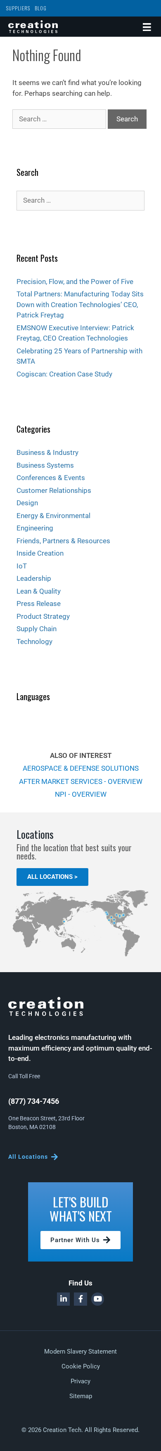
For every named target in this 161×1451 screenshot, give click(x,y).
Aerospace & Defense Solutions (81, 768)
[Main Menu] (147, 27)
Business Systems (45, 465)
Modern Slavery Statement (80, 1351)
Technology (34, 641)
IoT (22, 566)
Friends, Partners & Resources (63, 541)
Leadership (34, 578)
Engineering (35, 528)
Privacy (80, 1381)
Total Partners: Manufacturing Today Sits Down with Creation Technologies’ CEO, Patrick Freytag (80, 304)
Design (27, 503)
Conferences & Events (51, 477)
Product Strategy (43, 616)
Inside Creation (40, 553)
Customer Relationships (54, 490)
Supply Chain (37, 629)
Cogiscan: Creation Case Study (64, 374)
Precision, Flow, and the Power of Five (75, 281)
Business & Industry (47, 452)
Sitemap (80, 1396)
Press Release (39, 603)
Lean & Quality (39, 591)
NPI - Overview (81, 794)
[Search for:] (60, 119)
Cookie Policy (81, 1366)
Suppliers (18, 8)
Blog (41, 8)
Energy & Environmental (53, 515)
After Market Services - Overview (80, 781)
